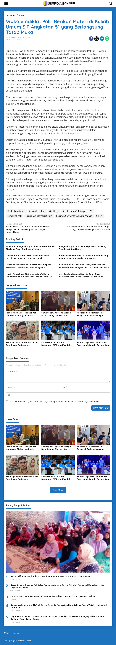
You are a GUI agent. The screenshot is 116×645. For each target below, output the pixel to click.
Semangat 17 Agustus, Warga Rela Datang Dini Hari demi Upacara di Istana (56, 314)
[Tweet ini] (96, 38)
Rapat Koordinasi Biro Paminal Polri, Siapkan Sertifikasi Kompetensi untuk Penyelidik (28, 266)
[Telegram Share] (102, 38)
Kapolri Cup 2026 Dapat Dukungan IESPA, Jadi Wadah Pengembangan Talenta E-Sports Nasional (55, 343)
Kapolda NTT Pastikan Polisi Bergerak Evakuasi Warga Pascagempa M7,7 (91, 314)
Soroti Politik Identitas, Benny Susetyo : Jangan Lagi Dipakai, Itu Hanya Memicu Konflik (87, 227)
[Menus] (6, 3)
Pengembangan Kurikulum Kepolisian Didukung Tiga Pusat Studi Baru (82, 247)
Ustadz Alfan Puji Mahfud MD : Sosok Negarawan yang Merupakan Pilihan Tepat (50, 576)
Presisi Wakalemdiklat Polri (39, 215)
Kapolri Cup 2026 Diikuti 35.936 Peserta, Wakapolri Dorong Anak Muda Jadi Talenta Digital (93, 343)
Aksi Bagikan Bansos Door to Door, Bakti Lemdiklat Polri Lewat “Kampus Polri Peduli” (81, 275)
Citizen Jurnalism (37, 211)
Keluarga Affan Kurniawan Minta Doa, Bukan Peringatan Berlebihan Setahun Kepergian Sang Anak (22, 343)
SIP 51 (99, 215)
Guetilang (53, 211)
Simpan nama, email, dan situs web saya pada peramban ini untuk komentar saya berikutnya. (53, 401)
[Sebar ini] (91, 38)
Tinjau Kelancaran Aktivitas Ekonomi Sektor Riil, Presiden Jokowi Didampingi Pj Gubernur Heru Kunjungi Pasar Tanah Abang (57, 617)
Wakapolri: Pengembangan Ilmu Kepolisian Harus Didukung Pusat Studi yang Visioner (30, 247)
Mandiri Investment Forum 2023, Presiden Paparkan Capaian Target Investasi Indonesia (54, 596)
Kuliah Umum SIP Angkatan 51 (77, 211)
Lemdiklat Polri (14, 215)
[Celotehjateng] (58, 3)
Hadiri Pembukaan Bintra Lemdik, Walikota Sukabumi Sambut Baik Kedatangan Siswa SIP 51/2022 (29, 275)
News (8, 40)
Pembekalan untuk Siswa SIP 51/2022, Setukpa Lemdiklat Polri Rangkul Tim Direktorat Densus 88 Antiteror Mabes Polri (84, 266)
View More (58, 490)
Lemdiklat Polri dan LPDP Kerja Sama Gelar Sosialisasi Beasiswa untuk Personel (27, 256)
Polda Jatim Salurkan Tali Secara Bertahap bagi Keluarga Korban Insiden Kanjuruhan (83, 256)
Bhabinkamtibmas (16, 211)
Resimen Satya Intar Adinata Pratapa (74, 215)
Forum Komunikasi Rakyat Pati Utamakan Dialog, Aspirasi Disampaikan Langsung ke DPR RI (22, 314)
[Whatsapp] (107, 38)
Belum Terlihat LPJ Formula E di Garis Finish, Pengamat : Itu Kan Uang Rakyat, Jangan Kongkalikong (27, 228)
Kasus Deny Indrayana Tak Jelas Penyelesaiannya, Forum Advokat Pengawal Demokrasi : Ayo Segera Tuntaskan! (57, 586)
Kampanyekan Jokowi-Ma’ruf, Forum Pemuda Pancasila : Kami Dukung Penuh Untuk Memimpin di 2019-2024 (58, 606)
